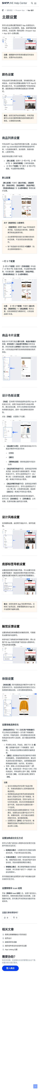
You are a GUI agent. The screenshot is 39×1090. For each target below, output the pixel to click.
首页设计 (8, 938)
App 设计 (31, 10)
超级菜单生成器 (11, 942)
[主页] (14, 3)
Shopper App (20, 10)
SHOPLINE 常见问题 (3, 10)
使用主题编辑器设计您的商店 (16, 934)
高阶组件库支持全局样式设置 (16, 946)
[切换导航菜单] (35, 3)
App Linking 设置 (11, 949)
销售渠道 (9, 10)
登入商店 (10, 968)
